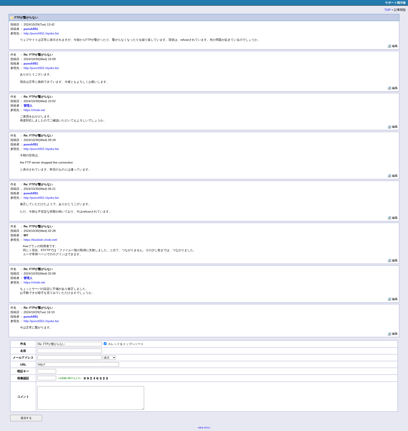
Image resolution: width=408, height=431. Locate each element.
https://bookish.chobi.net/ (40, 239)
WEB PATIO (204, 428)
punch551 (31, 29)
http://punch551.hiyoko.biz (41, 33)
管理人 (28, 105)
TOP (387, 9)
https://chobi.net (34, 110)
